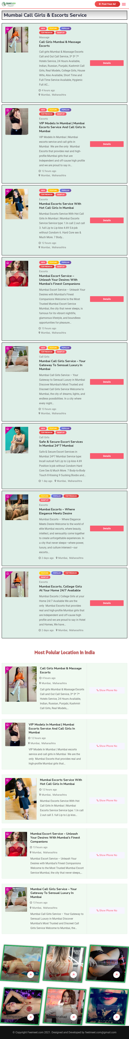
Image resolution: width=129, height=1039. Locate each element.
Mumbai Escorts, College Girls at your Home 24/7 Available (60, 588)
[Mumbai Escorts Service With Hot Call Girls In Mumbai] (16, 204)
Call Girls (44, 356)
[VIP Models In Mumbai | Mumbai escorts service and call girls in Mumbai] (16, 121)
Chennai (98, 1016)
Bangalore (14, 1016)
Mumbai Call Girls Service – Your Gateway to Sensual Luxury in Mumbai (62, 365)
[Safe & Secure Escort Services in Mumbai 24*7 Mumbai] (16, 440)
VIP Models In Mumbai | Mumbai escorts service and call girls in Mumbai (62, 127)
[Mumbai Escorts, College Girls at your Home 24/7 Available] (16, 584)
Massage (44, 37)
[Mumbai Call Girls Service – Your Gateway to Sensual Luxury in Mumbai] (16, 359)
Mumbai (45, 94)
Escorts (43, 118)
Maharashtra (59, 94)
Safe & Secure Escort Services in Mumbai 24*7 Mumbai (61, 444)
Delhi (53, 973)
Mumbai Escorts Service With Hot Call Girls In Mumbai (60, 206)
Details (107, 63)
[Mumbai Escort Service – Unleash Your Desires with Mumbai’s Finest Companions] (16, 273)
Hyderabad (58, 1016)
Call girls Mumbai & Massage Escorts (60, 44)
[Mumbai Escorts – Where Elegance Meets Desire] (16, 507)
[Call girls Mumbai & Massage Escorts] (16, 39)
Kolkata (98, 973)
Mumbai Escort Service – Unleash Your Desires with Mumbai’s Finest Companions (59, 280)
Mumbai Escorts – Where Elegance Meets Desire (57, 511)
